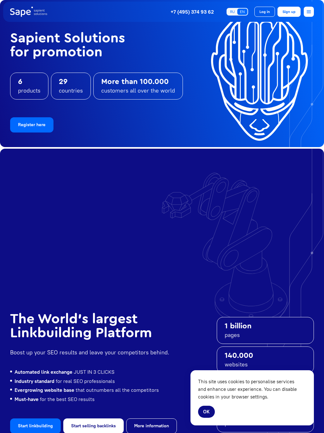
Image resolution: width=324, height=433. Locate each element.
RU (232, 11)
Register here (32, 124)
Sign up (289, 11)
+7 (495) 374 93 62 (192, 12)
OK (206, 412)
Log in (264, 11)
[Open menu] (309, 12)
